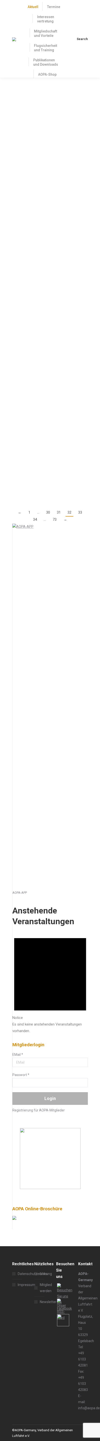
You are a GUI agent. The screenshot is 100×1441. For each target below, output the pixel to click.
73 (55, 519)
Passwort (20, 1075)
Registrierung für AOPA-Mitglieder (38, 1110)
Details (17, 163)
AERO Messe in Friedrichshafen (45, 378)
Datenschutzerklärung (35, 1274)
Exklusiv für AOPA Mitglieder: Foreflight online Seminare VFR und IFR (50, 180)
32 (69, 512)
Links (44, 1274)
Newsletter (48, 1302)
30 (48, 512)
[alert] (50, 981)
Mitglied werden (46, 1288)
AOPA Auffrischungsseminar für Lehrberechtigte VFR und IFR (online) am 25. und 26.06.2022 (45, 317)
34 (35, 519)
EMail (17, 1055)
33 (80, 512)
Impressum (26, 1285)
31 (59, 512)
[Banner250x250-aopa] (50, 1188)
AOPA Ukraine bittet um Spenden (47, 439)
